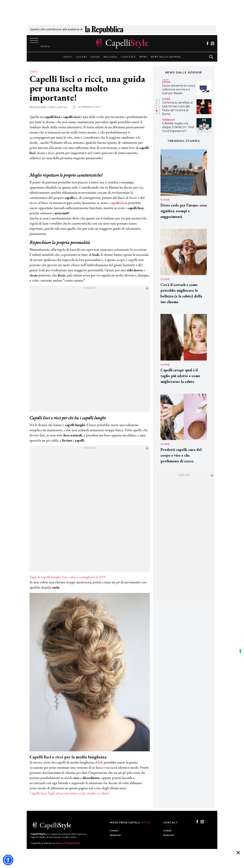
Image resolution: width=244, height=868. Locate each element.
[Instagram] (212, 43)
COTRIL (166, 80)
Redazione (115, 835)
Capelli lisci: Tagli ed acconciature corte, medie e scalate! (69, 793)
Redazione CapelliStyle (48, 107)
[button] (156, 100)
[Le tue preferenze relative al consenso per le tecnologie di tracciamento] (240, 651)
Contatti (114, 830)
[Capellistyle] (122, 43)
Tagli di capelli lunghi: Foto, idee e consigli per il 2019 (67, 577)
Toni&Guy (168, 100)
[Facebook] (207, 43)
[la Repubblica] (104, 29)
